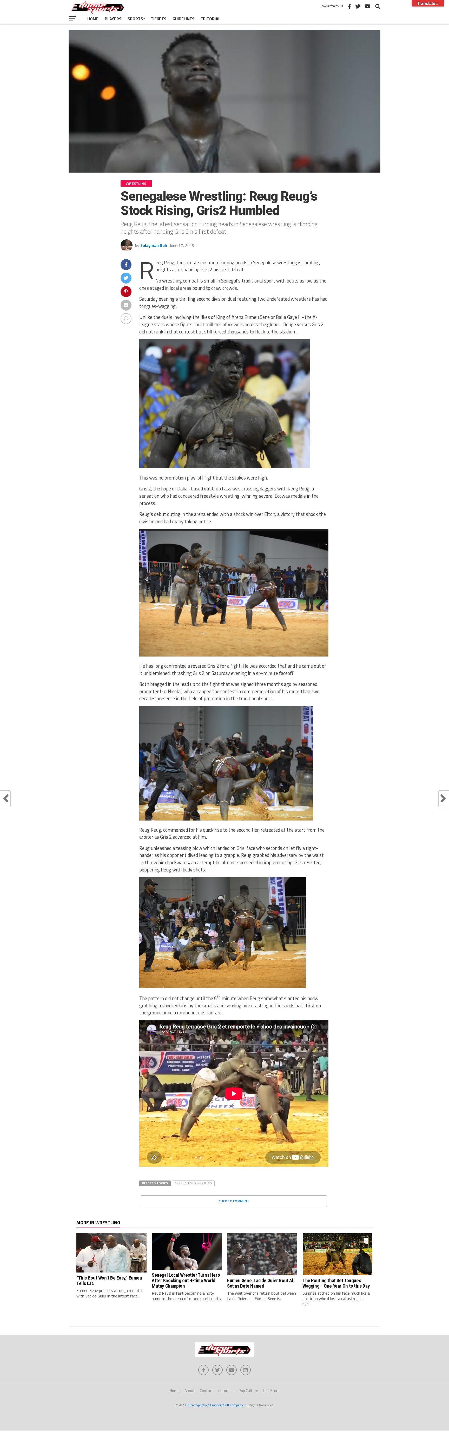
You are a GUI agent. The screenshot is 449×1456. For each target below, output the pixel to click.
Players (113, 19)
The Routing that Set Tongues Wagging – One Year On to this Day (336, 1283)
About (189, 1391)
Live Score (271, 1391)
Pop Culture (248, 1391)
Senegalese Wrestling (193, 1183)
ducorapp (226, 1391)
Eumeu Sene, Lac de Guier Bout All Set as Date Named (260, 1283)
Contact (206, 1391)
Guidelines (183, 19)
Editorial (210, 19)
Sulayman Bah (153, 245)
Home (92, 19)
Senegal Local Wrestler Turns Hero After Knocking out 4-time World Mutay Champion (186, 1280)
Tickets (158, 19)
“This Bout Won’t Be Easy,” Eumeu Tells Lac (109, 1280)
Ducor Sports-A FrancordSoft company (215, 1405)
